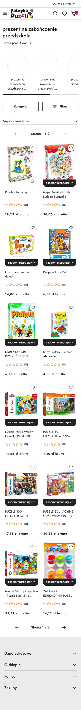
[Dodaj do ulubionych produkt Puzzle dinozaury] (33, 148)
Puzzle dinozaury (16, 192)
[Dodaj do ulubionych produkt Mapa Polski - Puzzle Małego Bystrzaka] (71, 148)
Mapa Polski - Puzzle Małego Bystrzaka (56, 194)
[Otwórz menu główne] (5, 13)
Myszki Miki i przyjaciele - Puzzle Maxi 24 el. (21, 593)
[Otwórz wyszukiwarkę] (55, 13)
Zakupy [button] (10, 688)
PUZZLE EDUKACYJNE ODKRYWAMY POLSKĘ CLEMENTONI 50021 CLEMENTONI (58, 513)
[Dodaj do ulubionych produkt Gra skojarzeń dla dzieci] (33, 227)
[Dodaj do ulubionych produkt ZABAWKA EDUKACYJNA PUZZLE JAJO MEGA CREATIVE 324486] (71, 547)
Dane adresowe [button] (17, 653)
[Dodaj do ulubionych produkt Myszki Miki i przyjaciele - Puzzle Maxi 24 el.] (33, 547)
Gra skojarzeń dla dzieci (17, 274)
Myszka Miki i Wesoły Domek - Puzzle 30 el (19, 434)
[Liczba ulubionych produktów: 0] (64, 13)
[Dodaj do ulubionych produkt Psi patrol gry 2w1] (71, 227)
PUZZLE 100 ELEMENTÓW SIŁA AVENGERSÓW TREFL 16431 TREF (20, 513)
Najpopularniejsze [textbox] (16, 121)
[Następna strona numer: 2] (64, 134)
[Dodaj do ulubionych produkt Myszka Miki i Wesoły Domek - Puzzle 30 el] (33, 387)
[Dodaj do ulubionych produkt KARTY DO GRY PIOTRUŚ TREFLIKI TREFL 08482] (33, 307)
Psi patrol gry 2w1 (55, 272)
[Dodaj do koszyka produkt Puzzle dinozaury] (32, 181)
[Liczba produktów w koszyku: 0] (73, 13)
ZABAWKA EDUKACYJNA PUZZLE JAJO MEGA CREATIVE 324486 (58, 593)
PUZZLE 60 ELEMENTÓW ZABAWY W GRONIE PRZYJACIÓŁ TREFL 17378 (59, 434)
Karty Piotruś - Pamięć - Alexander (58, 354)
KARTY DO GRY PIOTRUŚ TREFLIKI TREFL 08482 (17, 354)
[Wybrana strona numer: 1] (40, 134)
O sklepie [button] (12, 665)
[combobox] (40, 121)
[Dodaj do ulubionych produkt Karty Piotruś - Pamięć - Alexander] (71, 307)
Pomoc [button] (10, 676)
